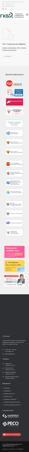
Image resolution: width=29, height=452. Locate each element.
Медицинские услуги (9, 393)
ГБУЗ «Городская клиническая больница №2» (12, 444)
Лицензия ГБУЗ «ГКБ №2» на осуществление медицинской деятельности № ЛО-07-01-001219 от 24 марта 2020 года (13, 342)
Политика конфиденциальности (12, 405)
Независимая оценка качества (12, 402)
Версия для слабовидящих (13, 434)
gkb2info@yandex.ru (10, 6)
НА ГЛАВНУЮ (7, 56)
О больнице (7, 388)
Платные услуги (8, 396)
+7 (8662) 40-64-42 (9, 4)
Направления (7, 391)
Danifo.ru (21, 449)
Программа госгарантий (10, 399)
